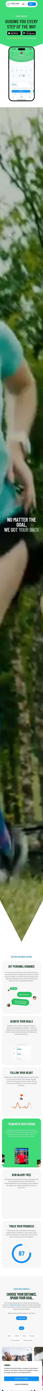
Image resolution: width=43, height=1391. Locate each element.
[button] (24, 4)
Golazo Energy (15, 1305)
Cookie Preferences (21, 1384)
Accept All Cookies (21, 1379)
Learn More (22, 1318)
